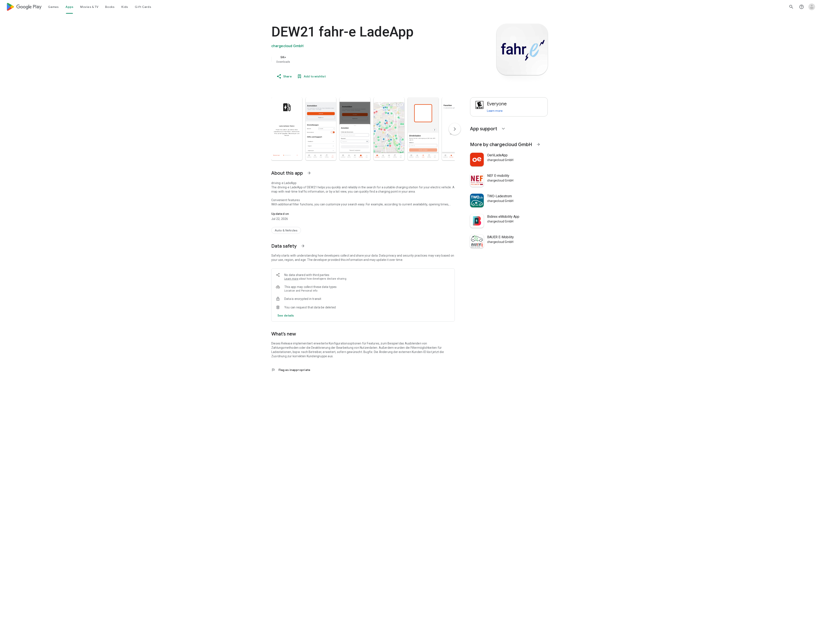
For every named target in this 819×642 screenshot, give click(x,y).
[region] (356, 59)
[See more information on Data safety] (303, 246)
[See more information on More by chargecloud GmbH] (538, 144)
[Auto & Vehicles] (286, 230)
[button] (286, 128)
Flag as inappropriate (290, 370)
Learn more (291, 278)
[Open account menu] (812, 7)
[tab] (53, 7)
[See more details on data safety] (286, 315)
